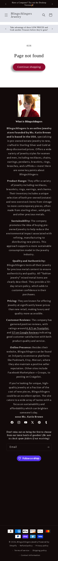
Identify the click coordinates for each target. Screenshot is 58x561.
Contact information (30, 555)
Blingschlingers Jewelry (27, 542)
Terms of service (21, 550)
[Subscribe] (48, 447)
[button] (6, 15)
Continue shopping (29, 67)
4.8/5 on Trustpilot (37, 328)
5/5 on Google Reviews (25, 332)
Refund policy (26, 546)
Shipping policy (39, 550)
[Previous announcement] (5, 4)
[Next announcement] (52, 4)
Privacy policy (42, 546)
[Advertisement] (29, 495)
